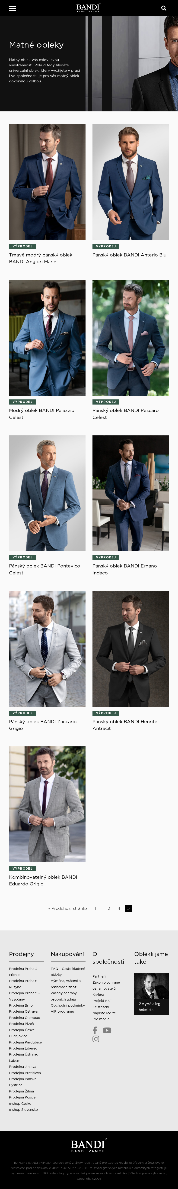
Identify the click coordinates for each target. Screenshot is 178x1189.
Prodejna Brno (21, 1005)
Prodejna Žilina (21, 1091)
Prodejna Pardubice (25, 1042)
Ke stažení (100, 1007)
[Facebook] (94, 1030)
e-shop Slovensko (23, 1109)
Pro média (100, 1019)
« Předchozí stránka (68, 908)
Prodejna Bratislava (25, 1073)
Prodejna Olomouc (24, 1018)
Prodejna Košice (22, 1097)
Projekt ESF (102, 1001)
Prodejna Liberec (23, 1048)
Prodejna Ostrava (23, 1011)
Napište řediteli (105, 1013)
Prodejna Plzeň (21, 1024)
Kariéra (98, 995)
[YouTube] (107, 1030)
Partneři (99, 976)
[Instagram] (95, 1039)
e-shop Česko (20, 1103)
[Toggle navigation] (12, 9)
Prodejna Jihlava (22, 1067)
